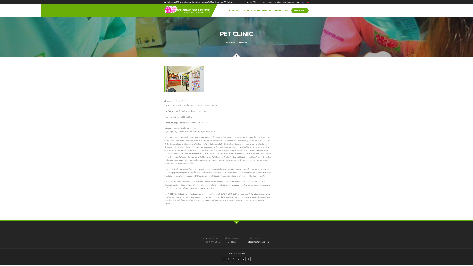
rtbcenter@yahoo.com (285, 2)
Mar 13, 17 (181, 101)
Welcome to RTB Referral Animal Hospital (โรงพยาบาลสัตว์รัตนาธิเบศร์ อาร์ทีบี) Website (199, 2)
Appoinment (300, 10)
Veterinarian (253, 11)
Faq (270, 11)
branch (235, 42)
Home (231, 11)
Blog (264, 11)
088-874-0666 (255, 2)
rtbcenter (170, 101)
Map (286, 11)
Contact (278, 11)
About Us (240, 11)
